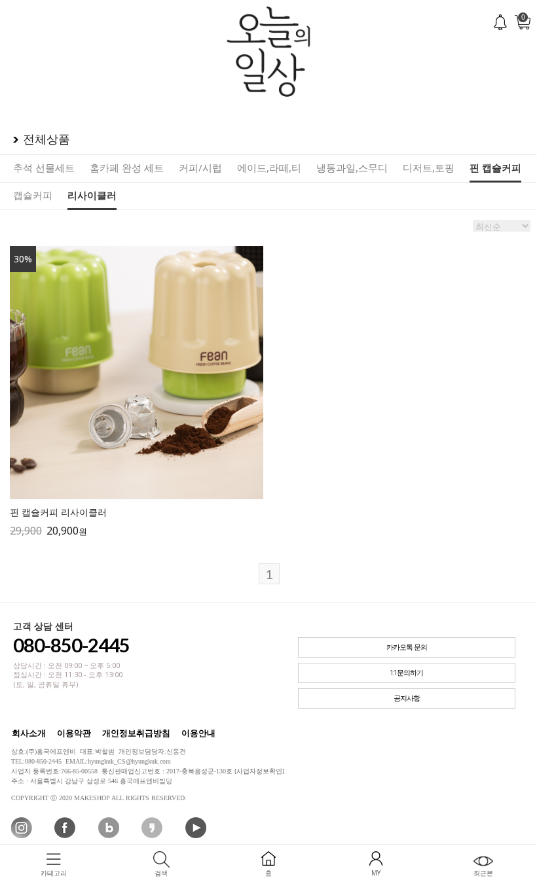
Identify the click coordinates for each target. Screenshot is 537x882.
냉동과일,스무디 (352, 167)
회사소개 (29, 733)
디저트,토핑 (428, 167)
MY (375, 872)
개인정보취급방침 (136, 733)
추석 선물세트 (44, 167)
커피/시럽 (200, 167)
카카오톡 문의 (406, 647)
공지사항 (407, 698)
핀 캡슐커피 (495, 167)
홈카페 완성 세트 (127, 167)
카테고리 (54, 872)
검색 (161, 872)
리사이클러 (92, 195)
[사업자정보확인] (259, 771)
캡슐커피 (32, 195)
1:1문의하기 (406, 673)
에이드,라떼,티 (269, 167)
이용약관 (74, 733)
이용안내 (198, 733)
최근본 (483, 872)
